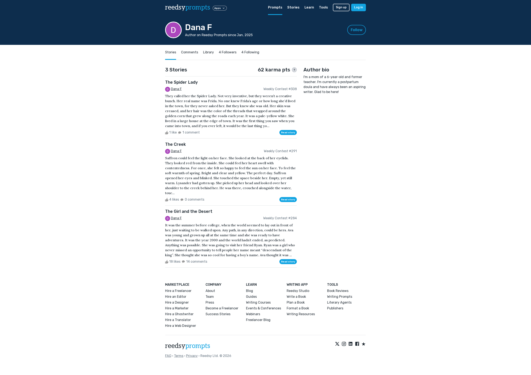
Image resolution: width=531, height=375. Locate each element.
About (210, 291)
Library (208, 52)
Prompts (275, 7)
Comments (189, 52)
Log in (358, 7)
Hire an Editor (175, 297)
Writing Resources (301, 314)
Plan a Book (296, 302)
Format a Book (298, 308)
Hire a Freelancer (178, 291)
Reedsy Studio (298, 291)
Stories (293, 7)
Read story (288, 132)
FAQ (168, 356)
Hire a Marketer (177, 308)
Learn (309, 7)
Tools (323, 7)
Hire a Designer (177, 302)
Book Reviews (337, 291)
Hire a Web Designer (180, 326)
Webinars (253, 314)
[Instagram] (343, 344)
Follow (357, 30)
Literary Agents (339, 302)
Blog (249, 291)
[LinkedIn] (350, 344)
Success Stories (218, 314)
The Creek (175, 144)
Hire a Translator (178, 320)
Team (210, 297)
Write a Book (296, 297)
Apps (217, 8)
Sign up (341, 7)
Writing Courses (258, 302)
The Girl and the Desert (188, 211)
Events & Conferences (263, 308)
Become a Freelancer (222, 308)
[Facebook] (357, 344)
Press (210, 302)
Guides (251, 297)
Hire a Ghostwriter (179, 314)
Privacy (192, 356)
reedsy (187, 7)
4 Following (250, 52)
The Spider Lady (181, 82)
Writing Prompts (339, 297)
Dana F (176, 89)
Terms (178, 356)
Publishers (335, 308)
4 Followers (227, 52)
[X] (337, 344)
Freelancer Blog (258, 320)
